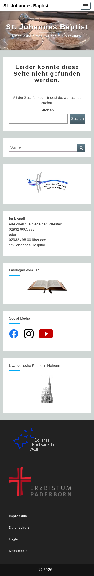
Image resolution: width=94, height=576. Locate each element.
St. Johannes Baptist (26, 5)
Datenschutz (19, 527)
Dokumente (18, 551)
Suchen (47, 110)
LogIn (13, 539)
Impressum (18, 516)
